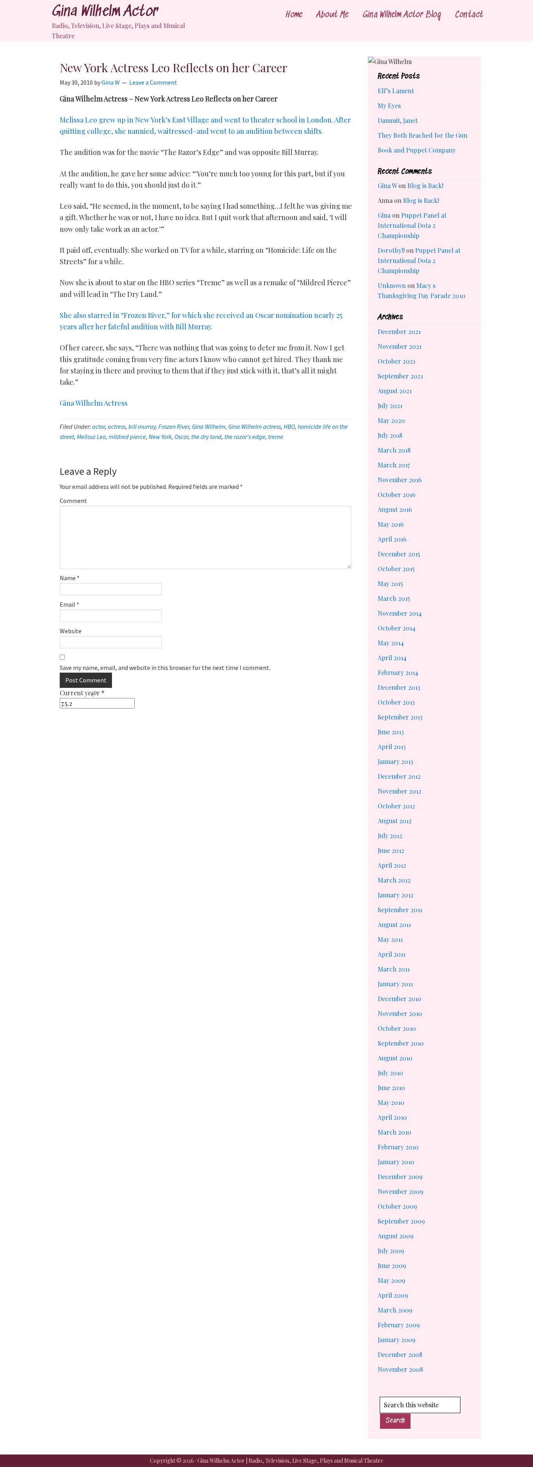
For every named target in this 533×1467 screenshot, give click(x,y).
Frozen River (173, 426)
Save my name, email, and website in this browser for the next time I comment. (165, 667)
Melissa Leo (91, 436)
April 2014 (392, 658)
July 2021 (390, 405)
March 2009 (395, 1310)
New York (160, 436)
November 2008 (400, 1369)
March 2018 (394, 450)
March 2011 (394, 969)
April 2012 (392, 865)
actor (98, 426)
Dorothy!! (391, 250)
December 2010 (399, 999)
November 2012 (399, 791)
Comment (73, 500)
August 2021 (395, 391)
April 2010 (392, 1117)
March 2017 (394, 465)
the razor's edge (244, 436)
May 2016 (391, 524)
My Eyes (389, 105)
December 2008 (400, 1354)
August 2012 (395, 821)
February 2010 (398, 1147)
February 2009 (399, 1325)
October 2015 (396, 569)
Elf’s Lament (396, 91)
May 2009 (391, 1280)
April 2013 (392, 746)
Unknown (392, 285)
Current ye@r (82, 693)
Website (71, 631)
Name (70, 578)
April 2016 (392, 539)
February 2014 (398, 672)
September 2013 (400, 717)
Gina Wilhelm (209, 426)
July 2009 (391, 1251)
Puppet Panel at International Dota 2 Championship (412, 225)
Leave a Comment (153, 82)
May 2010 (391, 1102)
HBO (289, 426)
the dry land (206, 436)
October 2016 (397, 494)
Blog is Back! (425, 185)
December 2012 (399, 776)
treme (275, 436)
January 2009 (397, 1340)
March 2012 (394, 880)
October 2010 (397, 1028)
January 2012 (396, 895)
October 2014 (397, 628)
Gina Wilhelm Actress (94, 403)
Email (69, 604)
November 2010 (400, 1013)
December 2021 (399, 331)
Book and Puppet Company (417, 150)
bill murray (142, 426)
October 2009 (397, 1206)
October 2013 (396, 702)
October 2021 (396, 361)
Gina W (387, 185)
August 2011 (394, 924)
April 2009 (393, 1295)
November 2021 (399, 346)
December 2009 (400, 1176)
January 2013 (395, 761)
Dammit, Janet (398, 120)
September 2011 (400, 910)
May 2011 (390, 939)
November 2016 (400, 480)
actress (117, 426)
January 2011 (395, 984)
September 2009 (401, 1221)
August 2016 (395, 509)
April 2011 (391, 954)
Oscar (181, 436)
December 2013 (399, 687)
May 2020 (391, 420)
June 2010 (391, 1087)
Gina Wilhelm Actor (105, 12)
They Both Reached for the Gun (422, 135)
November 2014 (400, 613)
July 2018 (390, 435)
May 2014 (391, 643)
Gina (384, 215)
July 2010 (390, 1073)
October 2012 (396, 806)
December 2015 (399, 554)
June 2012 (391, 850)
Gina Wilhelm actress (254, 426)
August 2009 (396, 1236)
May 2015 (390, 583)
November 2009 (400, 1191)
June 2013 (391, 732)
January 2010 (396, 1162)
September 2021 (400, 376)
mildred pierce (127, 436)
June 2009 (392, 1265)
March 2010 (394, 1132)
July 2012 (390, 835)
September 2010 (401, 1043)
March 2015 (394, 598)
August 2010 (395, 1058)
